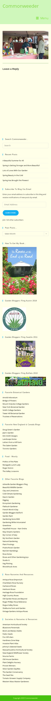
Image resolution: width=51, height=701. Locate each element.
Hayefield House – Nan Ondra (15, 528)
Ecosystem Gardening (11, 503)
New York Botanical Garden (14, 407)
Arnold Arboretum (10, 397)
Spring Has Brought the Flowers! (16, 180)
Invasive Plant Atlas (10, 643)
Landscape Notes (10, 439)
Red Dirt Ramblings (10, 551)
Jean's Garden (8, 433)
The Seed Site (8, 675)
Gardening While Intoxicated (14, 522)
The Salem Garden (10, 445)
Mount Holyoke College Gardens (16, 404)
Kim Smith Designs (10, 436)
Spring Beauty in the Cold (13, 175)
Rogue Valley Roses (10, 605)
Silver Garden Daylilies (11, 669)
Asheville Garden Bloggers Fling (15, 484)
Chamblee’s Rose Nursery (13, 583)
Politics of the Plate (10, 461)
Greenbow (7, 525)
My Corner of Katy (10, 535)
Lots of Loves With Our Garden (15, 170)
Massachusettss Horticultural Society (18, 650)
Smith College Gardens (12, 410)
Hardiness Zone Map (11, 640)
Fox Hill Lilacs (8, 637)
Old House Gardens (10, 659)
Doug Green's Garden (11, 429)
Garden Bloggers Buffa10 (13, 512)
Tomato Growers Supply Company (16, 678)
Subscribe (10, 213)
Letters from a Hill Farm (12, 442)
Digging (6, 500)
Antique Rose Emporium (12, 579)
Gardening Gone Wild (11, 519)
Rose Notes (7, 554)
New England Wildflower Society (16, 653)
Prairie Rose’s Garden (11, 547)
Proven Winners (9, 665)
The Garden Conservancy (13, 672)
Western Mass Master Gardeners (16, 681)
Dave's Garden (8, 497)
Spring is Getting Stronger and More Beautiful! (21, 165)
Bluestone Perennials (11, 627)
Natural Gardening (10, 541)
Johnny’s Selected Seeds (12, 646)
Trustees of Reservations (12, 416)
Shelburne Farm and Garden (14, 608)
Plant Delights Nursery (12, 662)
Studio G (6, 560)
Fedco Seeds (8, 634)
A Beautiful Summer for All (13, 160)
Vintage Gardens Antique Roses (15, 611)
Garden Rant (8, 516)
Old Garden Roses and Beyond (15, 598)
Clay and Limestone (10, 490)
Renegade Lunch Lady (11, 465)
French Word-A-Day (10, 509)
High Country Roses (11, 595)
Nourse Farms (8, 656)
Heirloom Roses (9, 589)
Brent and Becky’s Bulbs (12, 631)
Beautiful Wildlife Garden (12, 487)
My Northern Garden (11, 538)
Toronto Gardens (9, 448)
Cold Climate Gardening (12, 493)
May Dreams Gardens (11, 532)
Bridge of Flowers (9, 400)
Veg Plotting (7, 563)
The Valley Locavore (11, 471)
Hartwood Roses (9, 586)
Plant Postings (8, 544)
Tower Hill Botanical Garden (14, 413)
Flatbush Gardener (10, 506)
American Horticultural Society (15, 624)
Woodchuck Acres (10, 566)
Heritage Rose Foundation (13, 592)
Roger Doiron (8, 468)
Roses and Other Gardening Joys (16, 557)
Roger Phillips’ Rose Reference (15, 602)
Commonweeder (21, 6)
